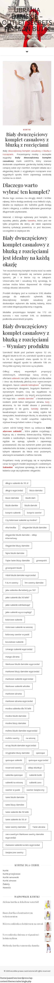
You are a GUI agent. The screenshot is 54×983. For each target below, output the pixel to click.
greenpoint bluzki (13, 567)
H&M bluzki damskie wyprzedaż (20, 575)
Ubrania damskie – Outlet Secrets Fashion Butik (27, 19)
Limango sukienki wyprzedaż (18, 649)
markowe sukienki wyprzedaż (19, 678)
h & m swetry (11, 582)
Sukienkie (8, 467)
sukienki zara (35, 782)
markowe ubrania (13, 693)
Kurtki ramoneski (11, 877)
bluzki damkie (11, 505)
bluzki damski (31, 505)
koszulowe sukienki (14, 641)
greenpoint (41, 560)
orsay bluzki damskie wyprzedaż (20, 745)
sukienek (15, 378)
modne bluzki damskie (15, 715)
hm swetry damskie (34, 582)
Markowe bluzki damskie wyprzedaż (22, 664)
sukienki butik (35, 775)
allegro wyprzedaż (14, 490)
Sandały (34, 408)
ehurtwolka (10, 527)
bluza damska (35, 490)
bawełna (32, 220)
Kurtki (27, 130)
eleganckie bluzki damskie (34, 527)
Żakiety (6, 884)
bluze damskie (12, 497)
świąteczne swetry (14, 852)
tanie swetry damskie (15, 826)
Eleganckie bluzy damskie (17, 545)
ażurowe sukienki (12, 431)
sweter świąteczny (35, 789)
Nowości (7, 887)
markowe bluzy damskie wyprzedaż (22, 671)
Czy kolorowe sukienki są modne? (21, 520)
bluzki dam (30, 497)
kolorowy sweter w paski (17, 634)
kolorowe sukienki (13, 619)
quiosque (40, 752)
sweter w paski (12, 789)
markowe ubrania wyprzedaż (19, 701)
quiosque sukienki (13, 760)
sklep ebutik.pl (35, 767)
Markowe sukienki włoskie (17, 686)
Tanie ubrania (38, 826)
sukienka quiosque (14, 775)
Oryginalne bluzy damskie (17, 752)
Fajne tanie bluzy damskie (17, 560)
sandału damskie (26, 398)
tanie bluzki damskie (14, 797)
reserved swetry (13, 767)
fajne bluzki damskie (14, 553)
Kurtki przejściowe (11, 873)
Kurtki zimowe (9, 880)
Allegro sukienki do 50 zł (16, 483)
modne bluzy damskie (15, 723)
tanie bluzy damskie (14, 804)
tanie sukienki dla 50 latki (17, 812)
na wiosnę (30, 738)
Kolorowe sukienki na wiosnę (19, 627)
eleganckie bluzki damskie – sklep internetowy (21, 536)
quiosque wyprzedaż (38, 760)
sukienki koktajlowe (29, 385)
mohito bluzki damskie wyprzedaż (21, 730)
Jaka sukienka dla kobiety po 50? (20, 590)
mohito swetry (12, 738)
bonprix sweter (34, 512)
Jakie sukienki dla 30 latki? (17, 597)
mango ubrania (12, 656)
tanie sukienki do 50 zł (15, 819)
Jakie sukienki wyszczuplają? (18, 612)
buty (47, 402)
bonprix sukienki (12, 512)
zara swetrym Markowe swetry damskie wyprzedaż (24, 836)
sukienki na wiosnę (14, 782)
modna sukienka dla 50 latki (18, 708)
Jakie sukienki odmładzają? (17, 604)
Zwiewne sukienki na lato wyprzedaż (22, 845)
